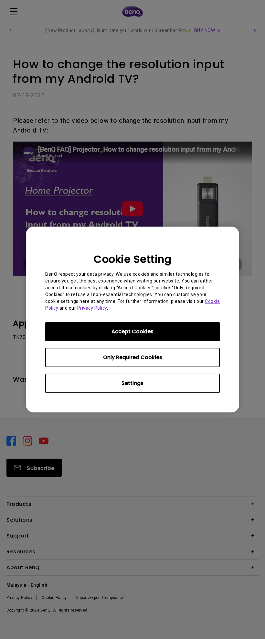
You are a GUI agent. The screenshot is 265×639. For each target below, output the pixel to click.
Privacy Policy (92, 308)
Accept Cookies (132, 331)
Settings (132, 383)
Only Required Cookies (132, 357)
